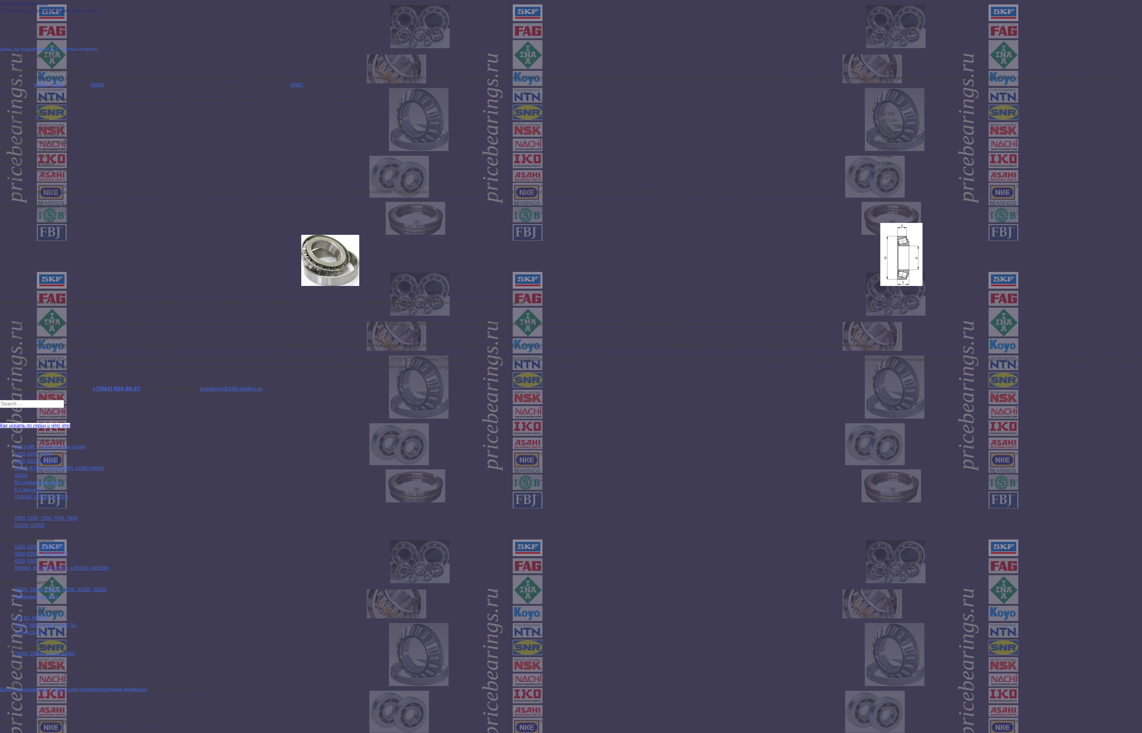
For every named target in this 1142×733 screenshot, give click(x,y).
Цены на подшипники (24, 3)
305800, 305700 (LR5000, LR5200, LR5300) (61, 568)
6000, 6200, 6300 (32, 454)
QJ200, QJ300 (29, 525)
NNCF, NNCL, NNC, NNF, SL (45, 625)
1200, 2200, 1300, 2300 (39, 546)
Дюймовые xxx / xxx (36, 596)
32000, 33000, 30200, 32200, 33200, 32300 (60, 589)
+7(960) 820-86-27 (116, 389)
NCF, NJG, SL (29, 632)
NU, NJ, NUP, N (31, 618)
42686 (56, 84)
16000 (21, 475)
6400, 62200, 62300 (35, 461)
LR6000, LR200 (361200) (41, 496)
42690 (97, 84)
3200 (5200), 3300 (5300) (41, 553)
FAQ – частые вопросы (73, 49)
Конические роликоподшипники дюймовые (100, 689)
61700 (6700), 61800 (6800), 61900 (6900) (59, 468)
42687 (297, 84)
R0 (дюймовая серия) (38, 482)
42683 (41, 84)
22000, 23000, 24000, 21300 (44, 653)
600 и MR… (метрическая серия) (50, 446)
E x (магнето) (28, 489)
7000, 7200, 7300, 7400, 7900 (45, 518)
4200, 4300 (26, 561)
